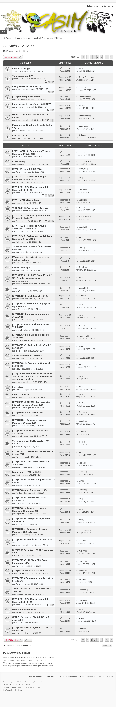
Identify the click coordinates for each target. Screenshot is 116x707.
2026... (15, 288)
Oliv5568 (19, 299)
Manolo (18, 172)
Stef (17, 242)
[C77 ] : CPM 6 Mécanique (25, 200)
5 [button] (101, 57)
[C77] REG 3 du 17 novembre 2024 (29, 490)
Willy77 (82, 551)
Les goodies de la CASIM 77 (26, 86)
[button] (83, 57)
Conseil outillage (21, 267)
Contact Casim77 (21, 135)
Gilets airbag (18, 161)
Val (28, 51)
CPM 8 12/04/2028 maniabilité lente (30, 208)
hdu (80, 520)
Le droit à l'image (21, 68)
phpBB (16, 682)
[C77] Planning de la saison (26, 96)
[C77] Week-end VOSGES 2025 (27, 412)
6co (80, 618)
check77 (18, 157)
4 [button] (97, 57)
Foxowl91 (19, 330)
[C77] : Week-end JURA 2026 (27, 169)
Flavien (82, 190)
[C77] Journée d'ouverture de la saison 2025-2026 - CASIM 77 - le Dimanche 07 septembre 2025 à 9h (32, 376)
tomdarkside (21, 51)
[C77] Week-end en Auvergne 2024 (30, 570)
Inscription (17, 387)
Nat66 (81, 463)
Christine (19, 594)
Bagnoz (82, 412)
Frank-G (82, 472)
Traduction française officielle (13, 684)
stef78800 (19, 397)
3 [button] (94, 57)
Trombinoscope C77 (22, 76)
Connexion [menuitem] (108, 6)
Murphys (19, 131)
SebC (81, 152)
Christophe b (20, 164)
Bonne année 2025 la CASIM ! (27, 472)
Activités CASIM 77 (18, 46)
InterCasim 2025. (20, 394)
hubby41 (82, 169)
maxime (18, 138)
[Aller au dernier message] (83, 68)
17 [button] (107, 57)
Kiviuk (81, 135)
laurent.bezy (20, 573)
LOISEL (18, 340)
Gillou (17, 369)
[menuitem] (8, 690)
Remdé (82, 267)
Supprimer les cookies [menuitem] (74, 676)
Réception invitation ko (24, 609)
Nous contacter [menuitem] (55, 676)
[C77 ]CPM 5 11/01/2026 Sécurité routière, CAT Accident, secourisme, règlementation (33, 278)
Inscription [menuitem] (93, 6)
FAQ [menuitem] (3, 32)
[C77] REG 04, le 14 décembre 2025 (30, 296)
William (82, 600)
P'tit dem (18, 493)
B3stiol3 (82, 346)
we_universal (11, 687)
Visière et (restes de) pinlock (27, 355)
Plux (17, 203)
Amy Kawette (84, 217)
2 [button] (91, 57)
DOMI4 (81, 87)
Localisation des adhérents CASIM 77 (31, 104)
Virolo (81, 105)
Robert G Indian (85, 77)
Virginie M (19, 514)
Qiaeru (28, 684)
